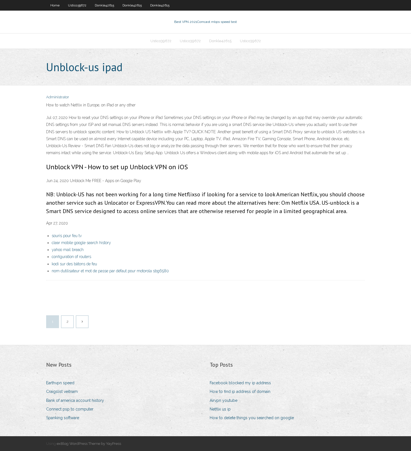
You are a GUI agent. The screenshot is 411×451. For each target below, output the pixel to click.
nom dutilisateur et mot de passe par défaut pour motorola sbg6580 (110, 271)
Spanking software (62, 418)
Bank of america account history (75, 400)
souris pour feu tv (67, 235)
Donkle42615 (104, 5)
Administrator (57, 97)
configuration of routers (71, 256)
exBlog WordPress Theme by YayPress (89, 444)
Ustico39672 (77, 5)
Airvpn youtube (223, 400)
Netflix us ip (220, 409)
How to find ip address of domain (240, 391)
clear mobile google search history (81, 242)
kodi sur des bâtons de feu (74, 264)
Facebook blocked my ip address (240, 383)
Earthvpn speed (60, 383)
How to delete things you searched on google (252, 418)
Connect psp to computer (69, 409)
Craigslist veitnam (62, 391)
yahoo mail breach (68, 249)
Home (55, 5)
